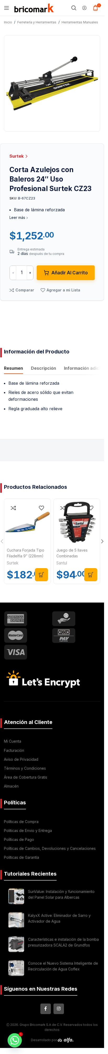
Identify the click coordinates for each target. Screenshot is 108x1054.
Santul (61, 563)
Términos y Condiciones (25, 768)
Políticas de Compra (21, 821)
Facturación (14, 750)
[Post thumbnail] (16, 896)
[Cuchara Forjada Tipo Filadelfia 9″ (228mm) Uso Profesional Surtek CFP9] (27, 522)
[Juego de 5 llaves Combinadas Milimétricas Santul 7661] (77, 522)
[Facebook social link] (45, 1009)
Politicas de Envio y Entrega (28, 830)
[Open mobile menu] (6, 8)
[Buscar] (74, 8)
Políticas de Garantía (21, 857)
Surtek (17, 156)
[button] (41, 574)
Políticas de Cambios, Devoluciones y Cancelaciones (50, 848)
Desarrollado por (44, 1040)
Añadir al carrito (69, 272)
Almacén (11, 786)
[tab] (13, 368)
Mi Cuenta (12, 741)
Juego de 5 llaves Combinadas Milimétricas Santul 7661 (76, 556)
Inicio (8, 22)
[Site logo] (34, 7)
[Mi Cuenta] (84, 8)
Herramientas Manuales (80, 22)
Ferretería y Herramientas (36, 22)
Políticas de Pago (19, 839)
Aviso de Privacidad (21, 759)
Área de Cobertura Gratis (25, 777)
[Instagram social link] (58, 1009)
